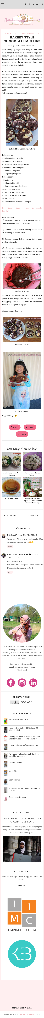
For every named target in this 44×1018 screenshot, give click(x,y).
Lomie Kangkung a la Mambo (12, 474)
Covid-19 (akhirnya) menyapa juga (23, 745)
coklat (23, 33)
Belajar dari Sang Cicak (19, 719)
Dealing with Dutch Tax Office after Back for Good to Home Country (24, 737)
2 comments (30, 46)
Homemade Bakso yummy (32, 474)
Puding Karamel (11, 498)
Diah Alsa (12, 535)
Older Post (34, 515)
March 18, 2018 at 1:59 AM (27, 535)
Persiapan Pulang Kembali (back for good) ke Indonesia (24, 755)
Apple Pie (13, 771)
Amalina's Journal (26, 1014)
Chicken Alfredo (16, 762)
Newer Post (10, 515)
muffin (30, 33)
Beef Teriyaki (14, 780)
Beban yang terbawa (17, 797)
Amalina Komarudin (17, 554)
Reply (10, 546)
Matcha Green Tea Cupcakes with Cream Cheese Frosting (32, 500)
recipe (37, 33)
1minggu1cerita (11, 33)
